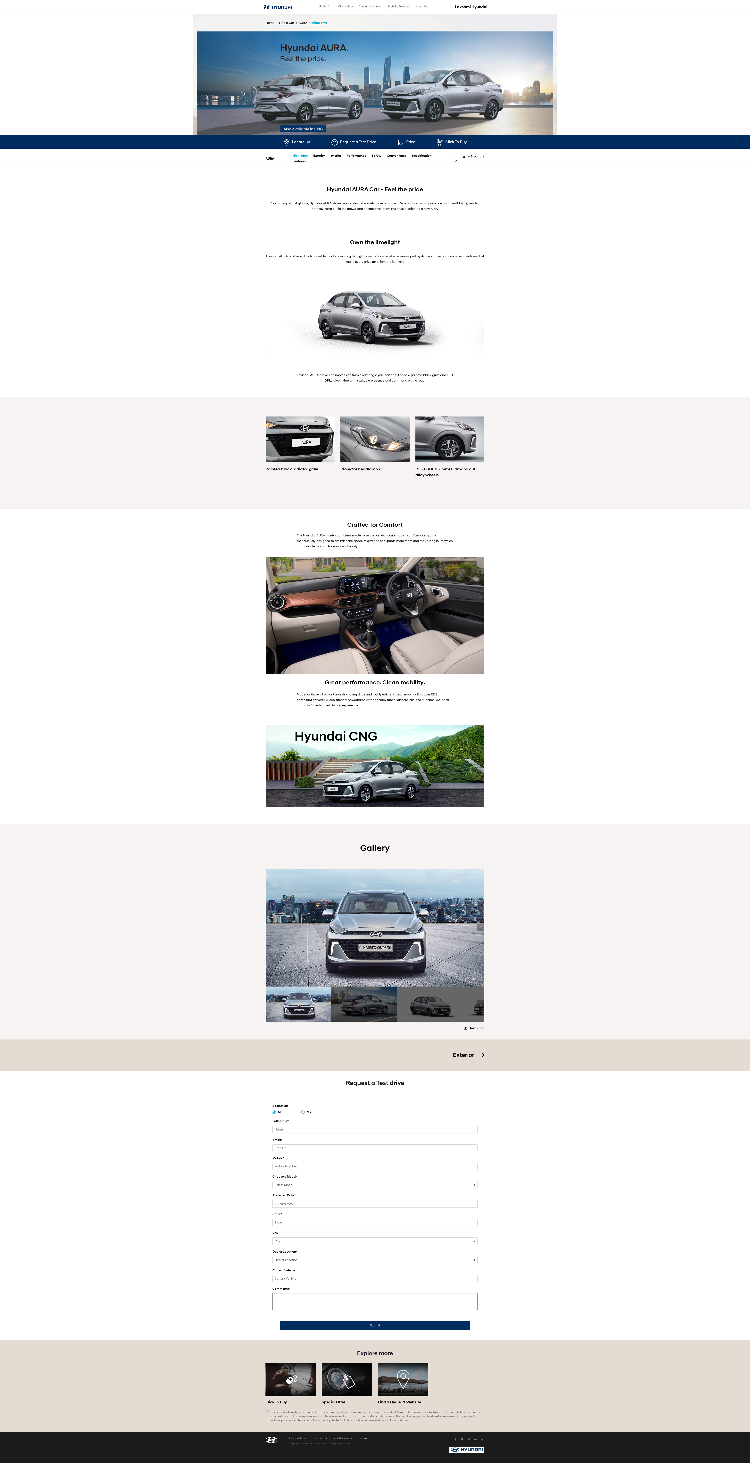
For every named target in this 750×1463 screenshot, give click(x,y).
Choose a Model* (284, 1176)
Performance (356, 156)
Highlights (319, 23)
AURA (303, 23)
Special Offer (333, 1402)
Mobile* (278, 1158)
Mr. (280, 1112)
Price (410, 142)
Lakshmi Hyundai (471, 7)
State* (277, 1214)
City (275, 1233)
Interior (335, 156)
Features (299, 161)
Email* (277, 1140)
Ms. (309, 1112)
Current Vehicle (283, 1270)
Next (480, 927)
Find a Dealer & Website (399, 1402)
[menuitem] (325, 7)
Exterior (319, 156)
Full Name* (280, 1121)
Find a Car (286, 23)
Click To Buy (456, 142)
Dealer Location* (284, 1251)
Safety (376, 156)
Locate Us (301, 142)
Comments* (281, 1289)
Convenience (396, 156)
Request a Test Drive (358, 142)
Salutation (280, 1106)
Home (270, 23)
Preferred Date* (284, 1195)
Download (476, 1028)
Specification (422, 156)
